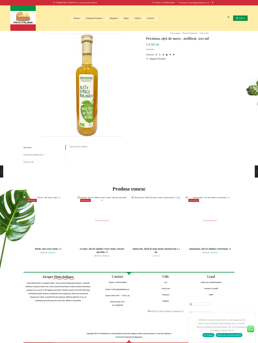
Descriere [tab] (28, 147)
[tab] (45, 147)
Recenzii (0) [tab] (29, 162)
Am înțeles (208, 335)
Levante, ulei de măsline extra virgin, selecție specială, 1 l (102, 250)
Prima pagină (175, 33)
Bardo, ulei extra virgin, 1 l (48, 248)
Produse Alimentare (189, 33)
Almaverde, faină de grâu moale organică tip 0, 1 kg (156, 250)
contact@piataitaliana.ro (120, 289)
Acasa (77, 18)
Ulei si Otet (204, 33)
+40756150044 (120, 282)
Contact (150, 18)
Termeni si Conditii (211, 289)
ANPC (211, 295)
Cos (165, 282)
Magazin (114, 18)
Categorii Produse (94, 18)
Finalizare (165, 295)
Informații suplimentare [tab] (33, 154)
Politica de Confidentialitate (211, 282)
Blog (126, 18)
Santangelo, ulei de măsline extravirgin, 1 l (210, 248)
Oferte (138, 18)
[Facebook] (213, 3)
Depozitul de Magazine (133, 337)
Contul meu (165, 289)
